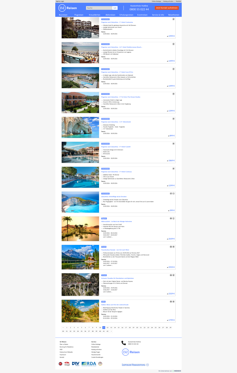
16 (122, 327)
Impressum (63, 354)
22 (144, 327)
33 (74, 331)
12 (107, 327)
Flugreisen (78, 15)
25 (155, 327)
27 (163, 327)
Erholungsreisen (126, 15)
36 (85, 331)
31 (67, 331)
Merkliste (178, 1)
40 (100, 331)
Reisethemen (173, 15)
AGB (61, 349)
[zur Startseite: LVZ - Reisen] (69, 8)
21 (141, 327)
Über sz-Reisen (64, 344)
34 (78, 331)
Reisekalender (95, 347)
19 (133, 327)
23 (148, 327)
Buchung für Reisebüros (66, 347)
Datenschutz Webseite (66, 352)
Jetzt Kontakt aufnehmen (167, 8)
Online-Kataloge (156, 1)
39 (96, 331)
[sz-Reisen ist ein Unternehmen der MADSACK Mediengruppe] (170, 370)
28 (167, 327)
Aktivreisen (110, 15)
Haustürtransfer (95, 354)
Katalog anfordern (168, 1)
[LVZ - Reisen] (150, 352)
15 (118, 327)
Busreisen (63, 15)
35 (81, 331)
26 (159, 327)
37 (89, 331)
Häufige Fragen (95, 352)
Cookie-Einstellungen (97, 357)
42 (107, 331)
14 (115, 327)
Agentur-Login (60, 1)
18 (130, 327)
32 (70, 331)
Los (115, 8)
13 (111, 327)
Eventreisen (142, 15)
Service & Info (158, 15)
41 (104, 331)
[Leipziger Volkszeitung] (135, 365)
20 (137, 327)
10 (100, 327)
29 (170, 327)
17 (126, 327)
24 (152, 327)
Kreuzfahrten (94, 15)
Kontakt (62, 357)
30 (63, 331)
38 (93, 331)
